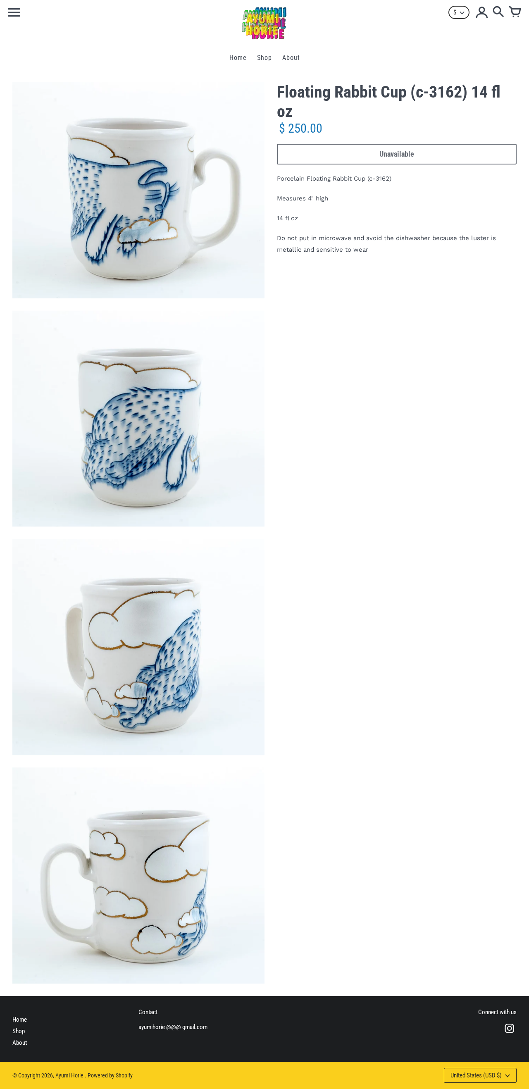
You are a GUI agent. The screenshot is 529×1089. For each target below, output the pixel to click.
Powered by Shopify (110, 1075)
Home (19, 1019)
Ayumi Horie (70, 1075)
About (19, 1042)
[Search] (498, 12)
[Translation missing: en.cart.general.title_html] (515, 12)
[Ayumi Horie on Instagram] (510, 1034)
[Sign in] (482, 12)
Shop (18, 1031)
